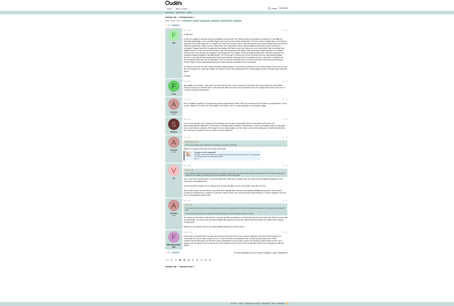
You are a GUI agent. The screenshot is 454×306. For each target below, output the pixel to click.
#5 (286, 137)
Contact (240, 303)
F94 (168, 21)
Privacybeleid (266, 303)
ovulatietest (237, 21)
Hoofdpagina (281, 303)
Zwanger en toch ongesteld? (205, 152)
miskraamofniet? (226, 21)
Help (273, 303)
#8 (286, 232)
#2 (286, 81)
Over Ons (234, 303)
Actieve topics (169, 12)
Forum (169, 9)
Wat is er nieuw (181, 9)
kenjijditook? (215, 21)
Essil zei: (188, 170)
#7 (286, 200)
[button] (189, 9)
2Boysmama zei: (190, 142)
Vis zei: (187, 205)
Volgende (175, 25)
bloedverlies (187, 21)
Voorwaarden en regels (252, 303)
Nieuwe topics (180, 12)
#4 (286, 119)
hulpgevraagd (205, 21)
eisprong (196, 21)
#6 (286, 166)
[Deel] (283, 30)
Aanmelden (283, 8)
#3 (286, 99)
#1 (286, 30)
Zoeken (189, 12)
